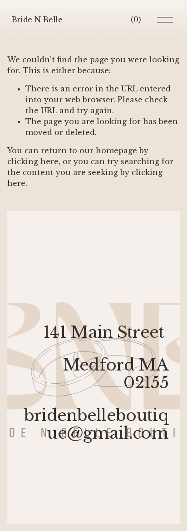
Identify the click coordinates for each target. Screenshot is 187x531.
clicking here (33, 161)
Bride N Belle (37, 19)
